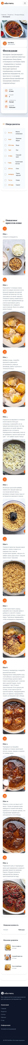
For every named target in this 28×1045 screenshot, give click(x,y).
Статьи (3, 1014)
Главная (3, 14)
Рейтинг (3, 1017)
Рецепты (10, 14)
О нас (2, 1020)
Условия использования (8, 1029)
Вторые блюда (19, 14)
